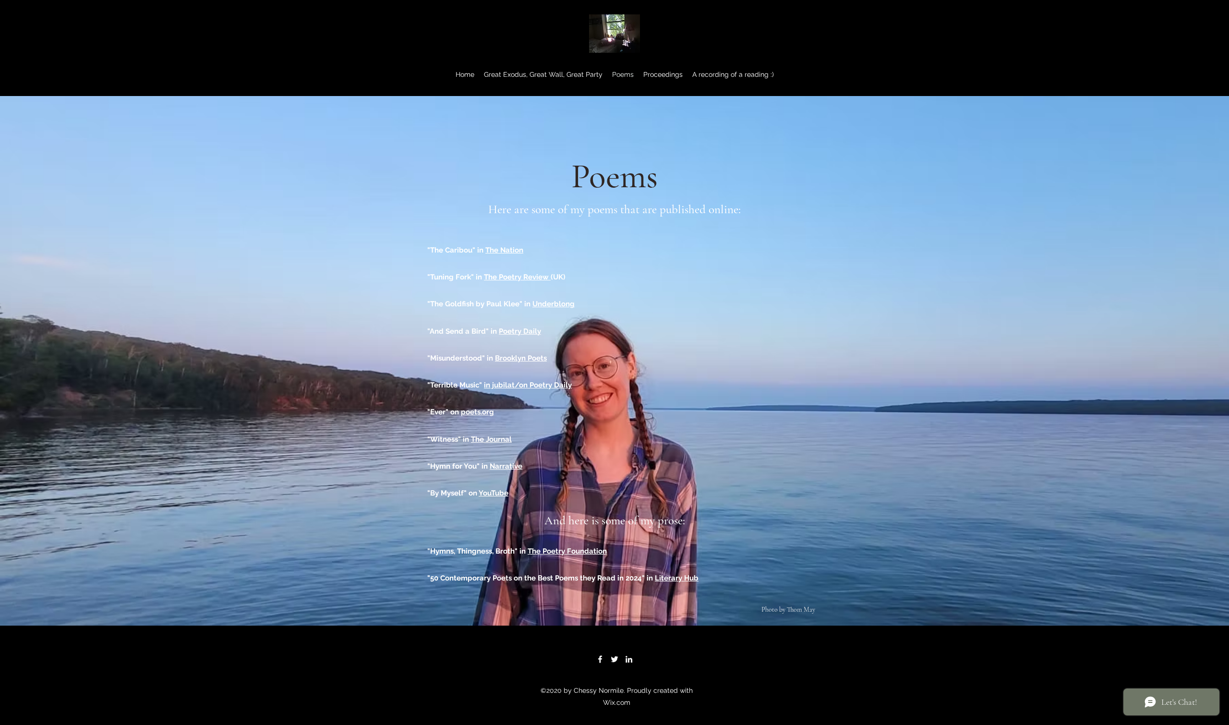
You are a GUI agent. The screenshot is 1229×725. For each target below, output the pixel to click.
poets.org (477, 412)
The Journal (491, 439)
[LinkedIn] (629, 659)
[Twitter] (614, 659)
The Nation (504, 250)
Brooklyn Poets (521, 358)
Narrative (506, 466)
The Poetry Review (517, 277)
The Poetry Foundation (567, 551)
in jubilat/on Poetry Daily (528, 385)
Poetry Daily (520, 331)
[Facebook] (600, 659)
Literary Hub (677, 578)
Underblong (553, 304)
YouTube (493, 493)
